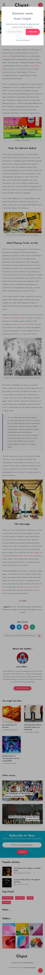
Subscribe (33, 32)
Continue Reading (23, 40)
